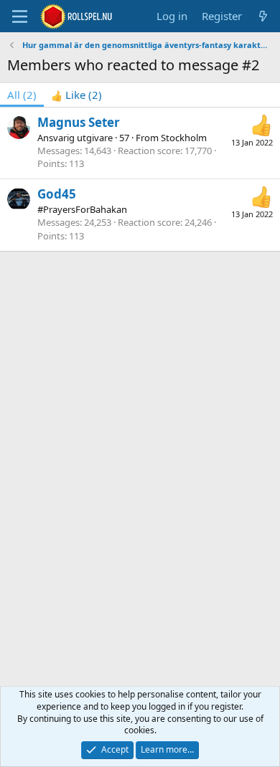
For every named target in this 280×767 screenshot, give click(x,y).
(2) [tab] (22, 94)
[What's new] (263, 16)
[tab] (76, 95)
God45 (56, 194)
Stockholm (184, 137)
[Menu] (20, 16)
